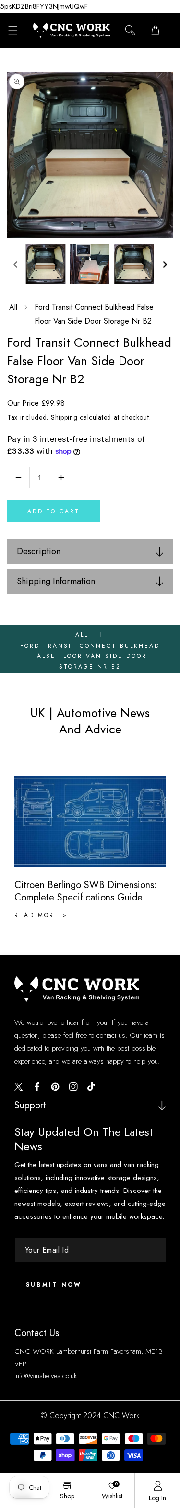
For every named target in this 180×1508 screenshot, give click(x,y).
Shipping (64, 417)
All (13, 307)
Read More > (41, 915)
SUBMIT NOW (54, 1284)
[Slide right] (164, 264)
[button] (12, 30)
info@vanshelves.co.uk (45, 1376)
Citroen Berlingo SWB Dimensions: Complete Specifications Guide (85, 891)
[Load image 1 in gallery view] (45, 264)
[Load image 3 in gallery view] (134, 264)
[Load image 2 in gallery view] (89, 264)
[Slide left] (15, 264)
